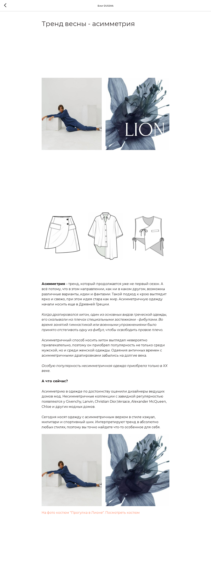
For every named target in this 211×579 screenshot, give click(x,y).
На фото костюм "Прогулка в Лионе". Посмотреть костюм (91, 513)
